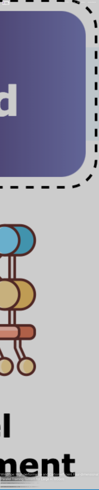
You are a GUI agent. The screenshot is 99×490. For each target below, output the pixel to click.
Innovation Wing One (92, 2)
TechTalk (67, 2)
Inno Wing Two (59, 2)
